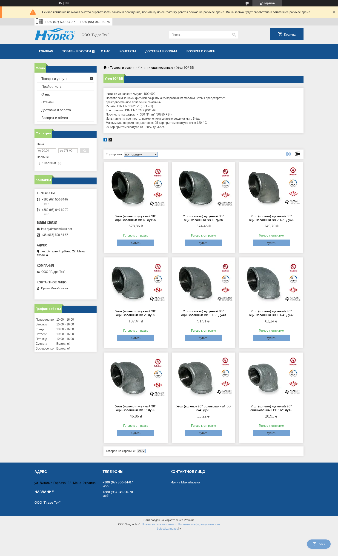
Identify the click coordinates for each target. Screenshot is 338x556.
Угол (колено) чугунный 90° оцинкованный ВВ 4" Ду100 (135, 218)
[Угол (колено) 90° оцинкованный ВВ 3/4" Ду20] (203, 378)
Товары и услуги (76, 51)
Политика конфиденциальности (199, 524)
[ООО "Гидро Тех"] (55, 35)
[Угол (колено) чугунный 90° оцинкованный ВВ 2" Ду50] (135, 283)
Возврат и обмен (200, 51)
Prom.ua (189, 520)
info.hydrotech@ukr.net (56, 229)
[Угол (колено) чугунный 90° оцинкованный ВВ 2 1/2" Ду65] (271, 188)
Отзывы (47, 102)
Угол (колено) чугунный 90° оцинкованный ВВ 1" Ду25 (135, 408)
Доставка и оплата (161, 51)
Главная (46, 51)
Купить (135, 243)
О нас (105, 51)
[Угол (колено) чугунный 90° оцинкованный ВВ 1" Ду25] (135, 378)
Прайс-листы (51, 86)
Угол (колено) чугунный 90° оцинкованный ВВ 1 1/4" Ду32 (271, 313)
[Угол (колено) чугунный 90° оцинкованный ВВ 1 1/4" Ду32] (271, 283)
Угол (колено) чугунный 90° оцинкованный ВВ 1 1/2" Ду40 (203, 313)
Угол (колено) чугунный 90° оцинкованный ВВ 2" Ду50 (135, 313)
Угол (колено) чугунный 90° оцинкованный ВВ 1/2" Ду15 (271, 408)
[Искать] (234, 35)
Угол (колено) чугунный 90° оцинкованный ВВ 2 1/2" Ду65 (271, 218)
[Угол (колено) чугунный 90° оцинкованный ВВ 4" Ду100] (135, 188)
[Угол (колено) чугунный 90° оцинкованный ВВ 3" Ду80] (203, 188)
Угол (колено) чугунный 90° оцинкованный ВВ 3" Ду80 (203, 218)
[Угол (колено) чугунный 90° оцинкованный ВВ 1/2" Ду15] (271, 378)
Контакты (128, 51)
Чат (322, 544)
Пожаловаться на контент (159, 524)
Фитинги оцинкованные (155, 67)
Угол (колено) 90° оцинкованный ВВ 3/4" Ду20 (203, 408)
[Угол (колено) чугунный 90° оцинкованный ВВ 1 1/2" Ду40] (203, 283)
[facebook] (105, 140)
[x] (110, 140)
